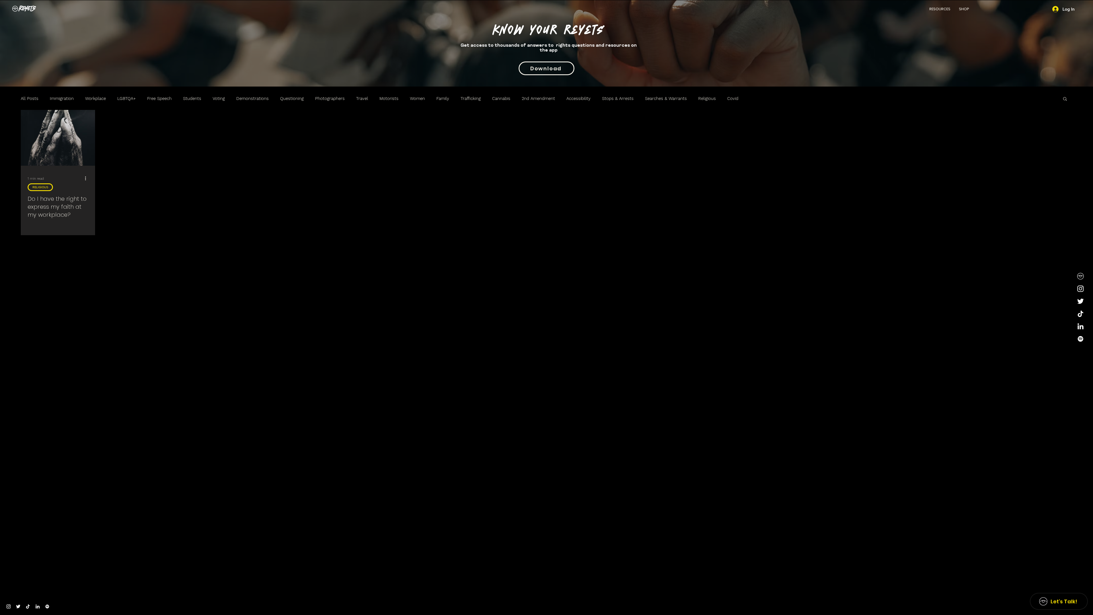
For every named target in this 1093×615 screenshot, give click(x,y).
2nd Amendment (538, 98)
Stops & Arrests (618, 98)
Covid (732, 98)
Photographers (330, 98)
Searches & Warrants (666, 98)
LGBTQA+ (126, 98)
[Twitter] (1080, 301)
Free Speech (159, 98)
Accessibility (578, 98)
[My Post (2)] (1080, 276)
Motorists (388, 98)
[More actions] (87, 178)
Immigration (62, 98)
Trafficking (471, 98)
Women (417, 98)
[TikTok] (1080, 313)
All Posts (29, 98)
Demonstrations (252, 98)
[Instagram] (1080, 288)
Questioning (292, 98)
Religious (707, 98)
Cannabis (501, 98)
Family (442, 98)
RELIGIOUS (40, 187)
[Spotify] (1080, 339)
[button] (940, 9)
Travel (362, 98)
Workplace (95, 98)
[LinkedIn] (1080, 326)
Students (192, 98)
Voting (219, 98)
